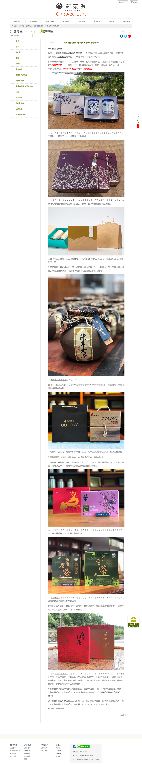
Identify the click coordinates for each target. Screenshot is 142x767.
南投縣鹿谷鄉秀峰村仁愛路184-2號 (88, 759)
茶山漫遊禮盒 (72, 259)
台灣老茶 (19, 109)
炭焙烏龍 (19, 69)
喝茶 (17, 58)
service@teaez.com (86, 755)
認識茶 (111, 21)
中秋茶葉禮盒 (21, 114)
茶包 (17, 41)
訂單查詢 (44, 748)
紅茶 (17, 92)
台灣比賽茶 (49, 21)
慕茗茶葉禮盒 (69, 200)
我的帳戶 (124, 2)
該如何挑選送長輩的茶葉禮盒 (71, 53)
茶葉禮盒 (66, 21)
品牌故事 (13, 748)
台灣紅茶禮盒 (61, 673)
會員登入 (44, 750)
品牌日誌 (19, 64)
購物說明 (126, 21)
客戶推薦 (97, 21)
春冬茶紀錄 (20, 103)
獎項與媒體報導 (15, 750)
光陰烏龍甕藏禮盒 (59, 380)
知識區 (58, 748)
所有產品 (33, 21)
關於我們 (17, 21)
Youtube (58, 753)
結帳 (138, 126)
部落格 (58, 756)
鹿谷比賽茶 (57, 462)
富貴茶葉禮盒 (67, 133)
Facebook (59, 750)
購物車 (135, 2)
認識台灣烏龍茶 (21, 75)
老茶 (17, 47)
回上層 (122, 715)
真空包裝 (27, 748)
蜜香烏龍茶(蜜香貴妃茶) (24, 86)
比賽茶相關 (20, 81)
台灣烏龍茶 (115, 200)
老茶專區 (81, 21)
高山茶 (18, 52)
